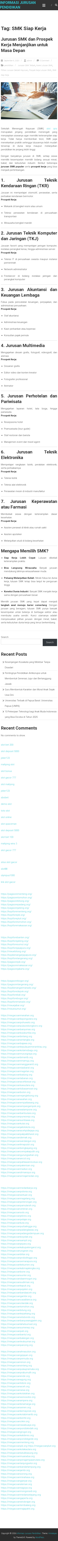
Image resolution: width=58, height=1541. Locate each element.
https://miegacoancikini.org (15, 1421)
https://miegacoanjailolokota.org (18, 1127)
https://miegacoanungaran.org (17, 1250)
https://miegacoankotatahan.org (17, 1393)
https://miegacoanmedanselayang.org (21, 1494)
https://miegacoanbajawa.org (16, 1043)
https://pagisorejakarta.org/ (15, 969)
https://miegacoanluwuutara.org (17, 1085)
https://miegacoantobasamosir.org (19, 1088)
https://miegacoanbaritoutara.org (18, 1113)
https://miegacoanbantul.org (16, 1334)
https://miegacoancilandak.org (17, 1303)
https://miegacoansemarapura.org (19, 1261)
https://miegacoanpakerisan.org (17, 1165)
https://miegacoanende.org (15, 1376)
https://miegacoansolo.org (15, 1212)
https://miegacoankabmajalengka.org (20, 1268)
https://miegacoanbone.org (15, 1271)
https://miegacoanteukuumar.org (18, 1341)
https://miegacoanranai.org (15, 1390)
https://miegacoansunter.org (16, 1275)
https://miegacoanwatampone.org (19, 1109)
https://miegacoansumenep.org (17, 1327)
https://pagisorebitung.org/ (15, 901)
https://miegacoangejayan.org (16, 1355)
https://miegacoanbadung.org (16, 1074)
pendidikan (8, 65)
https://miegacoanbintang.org (16, 1036)
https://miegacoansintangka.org (17, 1039)
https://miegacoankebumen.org (17, 1264)
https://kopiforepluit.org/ (13, 918)
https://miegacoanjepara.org (16, 1243)
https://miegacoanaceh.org (15, 1386)
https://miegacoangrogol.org (16, 1432)
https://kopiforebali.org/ (13, 994)
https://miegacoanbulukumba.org (18, 1032)
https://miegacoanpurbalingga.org (19, 1226)
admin (29, 61)
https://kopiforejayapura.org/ (16, 948)
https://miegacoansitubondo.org (18, 1317)
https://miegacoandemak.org (16, 1137)
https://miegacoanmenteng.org (17, 1442)
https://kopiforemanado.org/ (16, 1001)
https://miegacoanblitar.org (15, 1254)
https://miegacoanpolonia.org (16, 1191)
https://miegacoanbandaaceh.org (18, 1292)
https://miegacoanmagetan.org (17, 1071)
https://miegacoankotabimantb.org (19, 1414)
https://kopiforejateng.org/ (15, 941)
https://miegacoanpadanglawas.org (19, 1229)
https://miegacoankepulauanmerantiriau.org (23, 1046)
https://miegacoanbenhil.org (15, 1418)
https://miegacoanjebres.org (16, 1215)
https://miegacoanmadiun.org (16, 1169)
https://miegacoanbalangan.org (17, 1338)
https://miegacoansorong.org (16, 1473)
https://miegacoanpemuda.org (17, 1358)
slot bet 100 (7, 837)
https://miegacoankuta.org (15, 1222)
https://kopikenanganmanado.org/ (18, 987)
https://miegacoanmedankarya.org (19, 1188)
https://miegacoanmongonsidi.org (19, 1491)
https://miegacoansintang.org (16, 1365)
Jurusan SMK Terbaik (26, 65)
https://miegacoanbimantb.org (17, 1057)
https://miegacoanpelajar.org (16, 1219)
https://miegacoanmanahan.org (17, 1015)
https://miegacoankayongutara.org (19, 1018)
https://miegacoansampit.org (16, 1240)
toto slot (5, 810)
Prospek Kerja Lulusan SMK (40, 70)
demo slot (6, 804)
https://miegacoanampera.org (16, 1400)
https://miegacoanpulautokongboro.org (21, 1025)
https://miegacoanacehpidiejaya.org (20, 1130)
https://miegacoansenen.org (16, 1407)
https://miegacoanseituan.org (16, 1195)
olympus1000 (8, 875)
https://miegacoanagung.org (16, 1379)
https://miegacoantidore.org (15, 1383)
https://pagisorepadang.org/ (16, 904)
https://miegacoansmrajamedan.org (20, 1176)
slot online (6, 817)
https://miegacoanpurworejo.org (18, 1116)
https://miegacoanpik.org (14, 1446)
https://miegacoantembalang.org (18, 1505)
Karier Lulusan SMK (44, 65)
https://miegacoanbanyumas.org (18, 1029)
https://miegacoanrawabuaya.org (18, 1425)
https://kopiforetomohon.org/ (16, 922)
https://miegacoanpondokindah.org (19, 1428)
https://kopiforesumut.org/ (15, 944)
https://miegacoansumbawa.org (17, 1120)
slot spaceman (9, 823)
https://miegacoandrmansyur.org (18, 1172)
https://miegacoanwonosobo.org (18, 1397)
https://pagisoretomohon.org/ (16, 897)
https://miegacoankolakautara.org (18, 1449)
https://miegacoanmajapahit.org (17, 1508)
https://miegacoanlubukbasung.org (19, 1452)
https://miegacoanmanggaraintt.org (19, 1064)
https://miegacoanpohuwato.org (18, 1022)
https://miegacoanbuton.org (15, 1092)
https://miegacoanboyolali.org (16, 1236)
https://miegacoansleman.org (16, 1484)
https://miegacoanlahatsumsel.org (19, 1324)
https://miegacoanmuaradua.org (18, 1456)
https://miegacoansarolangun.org (18, 1141)
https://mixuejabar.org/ (13, 1005)
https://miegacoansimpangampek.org (20, 1106)
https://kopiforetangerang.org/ (17, 958)
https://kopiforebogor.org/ (14, 998)
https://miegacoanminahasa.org (17, 1477)
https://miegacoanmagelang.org (18, 1198)
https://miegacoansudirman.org (17, 1282)
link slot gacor (8, 882)
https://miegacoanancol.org (15, 1158)
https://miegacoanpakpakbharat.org (19, 1134)
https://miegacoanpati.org (14, 1331)
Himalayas (52, 1533)
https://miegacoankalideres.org (17, 1435)
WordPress (39, 1537)
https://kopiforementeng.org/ (16, 911)
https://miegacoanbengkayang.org (19, 1148)
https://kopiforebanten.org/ (15, 937)
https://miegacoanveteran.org (16, 1208)
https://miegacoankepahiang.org (18, 1313)
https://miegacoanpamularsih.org (18, 1205)
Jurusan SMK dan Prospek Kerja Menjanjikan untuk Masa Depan (27, 45)
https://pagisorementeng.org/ (16, 894)
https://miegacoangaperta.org (16, 1498)
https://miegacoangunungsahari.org (19, 1155)
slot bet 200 (7, 744)
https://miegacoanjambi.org (15, 1470)
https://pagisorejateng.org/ (15, 908)
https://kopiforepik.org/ (13, 915)
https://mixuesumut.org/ (13, 1008)
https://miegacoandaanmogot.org (18, 1278)
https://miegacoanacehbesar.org (18, 1081)
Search (5, 637)
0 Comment (44, 61)
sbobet (5, 797)
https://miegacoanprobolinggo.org (19, 1257)
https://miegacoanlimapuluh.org (17, 1144)
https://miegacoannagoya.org (16, 1487)
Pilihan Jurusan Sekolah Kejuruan (14, 70)
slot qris (52, 128)
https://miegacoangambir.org (16, 1296)
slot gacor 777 (8, 777)
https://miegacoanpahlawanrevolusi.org (21, 1162)
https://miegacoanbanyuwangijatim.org (21, 1320)
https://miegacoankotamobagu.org (19, 1050)
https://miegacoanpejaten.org (16, 1289)
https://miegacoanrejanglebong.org (19, 1095)
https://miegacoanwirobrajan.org (18, 1501)
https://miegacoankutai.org (15, 1123)
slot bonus (6, 771)
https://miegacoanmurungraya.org (19, 1053)
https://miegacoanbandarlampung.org (21, 1466)
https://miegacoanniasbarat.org (17, 1067)
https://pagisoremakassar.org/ (17, 965)
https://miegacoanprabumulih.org (18, 1372)
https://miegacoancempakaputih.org (20, 1151)
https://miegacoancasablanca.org (18, 1299)
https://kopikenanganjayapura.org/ (19, 955)
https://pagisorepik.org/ (13, 962)
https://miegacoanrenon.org (15, 1362)
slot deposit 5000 (10, 751)
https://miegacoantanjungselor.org (19, 1463)
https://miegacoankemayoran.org (18, 1411)
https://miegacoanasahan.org (16, 1099)
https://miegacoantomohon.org (17, 1306)
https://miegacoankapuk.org (15, 1285)
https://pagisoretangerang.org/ (17, 984)
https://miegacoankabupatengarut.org (21, 1247)
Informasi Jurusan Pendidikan (29, 1533)
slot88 (4, 868)
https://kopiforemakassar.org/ (16, 925)
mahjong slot (7, 764)
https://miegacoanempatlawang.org (19, 1102)
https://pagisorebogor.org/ (15, 980)
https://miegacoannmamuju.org (17, 1060)
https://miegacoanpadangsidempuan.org (22, 1233)
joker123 (5, 758)
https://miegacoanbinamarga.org (18, 1404)
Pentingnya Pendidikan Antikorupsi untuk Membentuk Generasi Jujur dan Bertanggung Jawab (28, 678)
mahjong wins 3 (9, 843)
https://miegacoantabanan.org (17, 1078)
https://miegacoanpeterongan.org (19, 1202)
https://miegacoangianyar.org (16, 1480)
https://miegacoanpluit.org (42, 1446)
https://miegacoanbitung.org (16, 1310)
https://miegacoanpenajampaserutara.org (23, 1459)
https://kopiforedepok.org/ (15, 991)
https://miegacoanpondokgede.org (19, 1439)
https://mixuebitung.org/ (13, 951)
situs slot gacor (9, 862)
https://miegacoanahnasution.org (18, 1351)
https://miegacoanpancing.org (17, 1345)
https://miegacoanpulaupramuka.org (20, 1369)
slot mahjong (7, 784)
